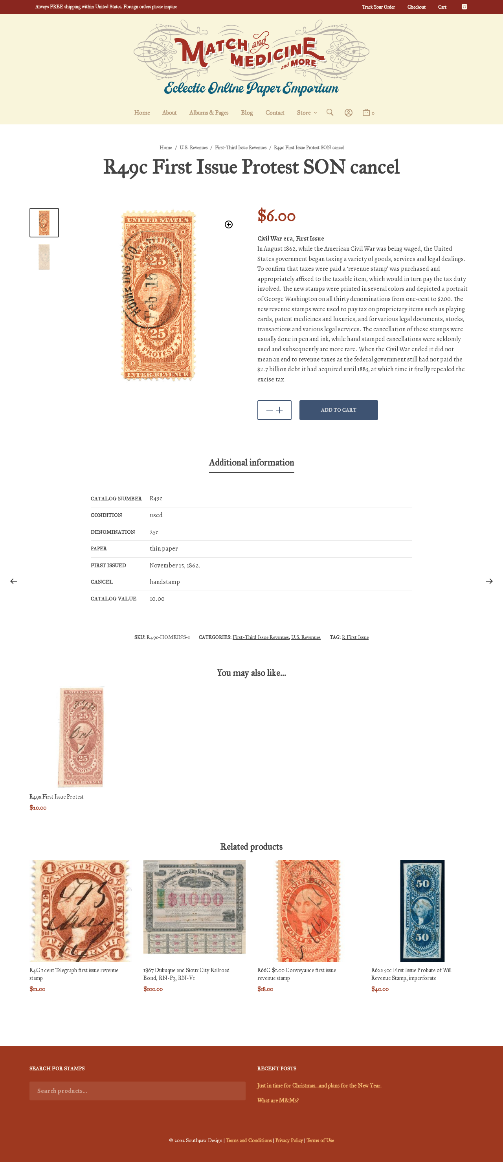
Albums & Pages (208, 112)
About (169, 112)
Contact (275, 112)
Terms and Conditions (249, 1140)
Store (303, 112)
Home (142, 112)
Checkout (417, 7)
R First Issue (355, 637)
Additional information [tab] (251, 462)
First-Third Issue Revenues (240, 147)
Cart (442, 7)
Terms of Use (320, 1140)
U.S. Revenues (193, 147)
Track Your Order (378, 7)
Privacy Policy (289, 1140)
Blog (247, 112)
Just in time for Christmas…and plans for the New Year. (319, 1085)
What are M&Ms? (278, 1100)
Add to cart (338, 410)
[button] (229, 224)
